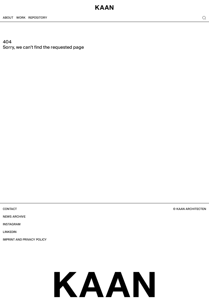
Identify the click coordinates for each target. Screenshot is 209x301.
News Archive (14, 216)
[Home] (104, 7)
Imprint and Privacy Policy (25, 239)
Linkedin (10, 232)
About (8, 17)
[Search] (204, 18)
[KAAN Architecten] (104, 284)
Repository (37, 17)
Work (20, 17)
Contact (10, 209)
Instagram (11, 224)
